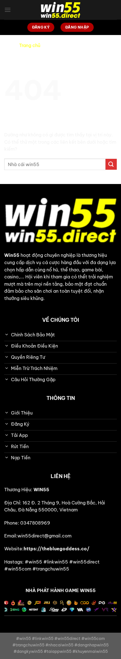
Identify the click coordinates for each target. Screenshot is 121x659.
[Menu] (7, 10)
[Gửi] (111, 164)
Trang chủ (29, 45)
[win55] (60, 10)
